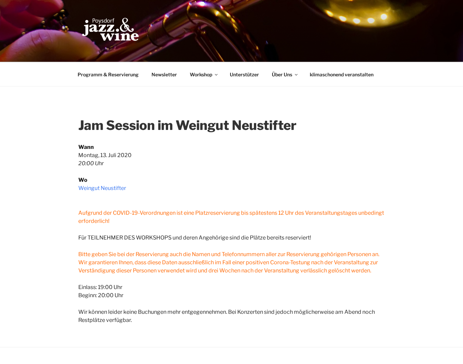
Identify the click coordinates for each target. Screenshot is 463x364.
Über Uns (282, 74)
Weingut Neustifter (102, 188)
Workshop (201, 74)
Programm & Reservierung (108, 74)
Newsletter (164, 74)
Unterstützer (244, 74)
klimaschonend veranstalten (342, 74)
